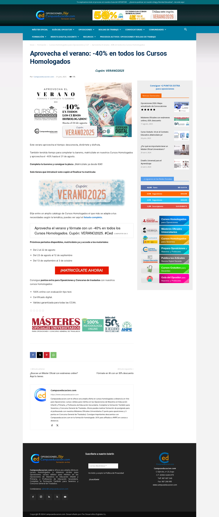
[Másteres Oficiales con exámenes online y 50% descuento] (181, 121)
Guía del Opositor (62, 29)
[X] (40, 355)
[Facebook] (33, 355)
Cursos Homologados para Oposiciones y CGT (69, 45)
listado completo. (93, 217)
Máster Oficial (40, 29)
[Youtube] (65, 497)
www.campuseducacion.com (165, 485)
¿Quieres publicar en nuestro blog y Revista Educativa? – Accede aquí (156, 2)
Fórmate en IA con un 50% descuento (115, 373)
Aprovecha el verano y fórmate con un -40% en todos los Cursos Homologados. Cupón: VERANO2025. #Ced (77, 230)
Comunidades (156, 29)
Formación (38, 36)
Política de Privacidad (115, 473)
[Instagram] (41, 497)
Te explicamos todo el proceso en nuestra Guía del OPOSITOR (102, 2)
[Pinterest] (47, 355)
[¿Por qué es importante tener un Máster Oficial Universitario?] (181, 150)
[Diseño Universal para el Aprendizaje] (181, 164)
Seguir (184, 194)
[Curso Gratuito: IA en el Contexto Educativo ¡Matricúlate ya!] (181, 135)
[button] (185, 29)
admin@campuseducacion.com (55, 489)
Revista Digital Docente (64, 36)
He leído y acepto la (106, 473)
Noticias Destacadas (151, 95)
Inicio (32, 45)
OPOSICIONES (85, 29)
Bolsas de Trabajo (109, 29)
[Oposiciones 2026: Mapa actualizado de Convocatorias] (181, 107)
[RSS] (49, 497)
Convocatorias (133, 29)
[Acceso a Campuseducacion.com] (165, 465)
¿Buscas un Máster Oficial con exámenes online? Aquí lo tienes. (54, 375)
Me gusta (182, 187)
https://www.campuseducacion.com (65, 395)
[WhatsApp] (53, 355)
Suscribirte (181, 206)
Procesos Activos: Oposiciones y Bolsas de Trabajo (128, 36)
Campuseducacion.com (44, 77)
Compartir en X (121, 233)
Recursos (88, 36)
